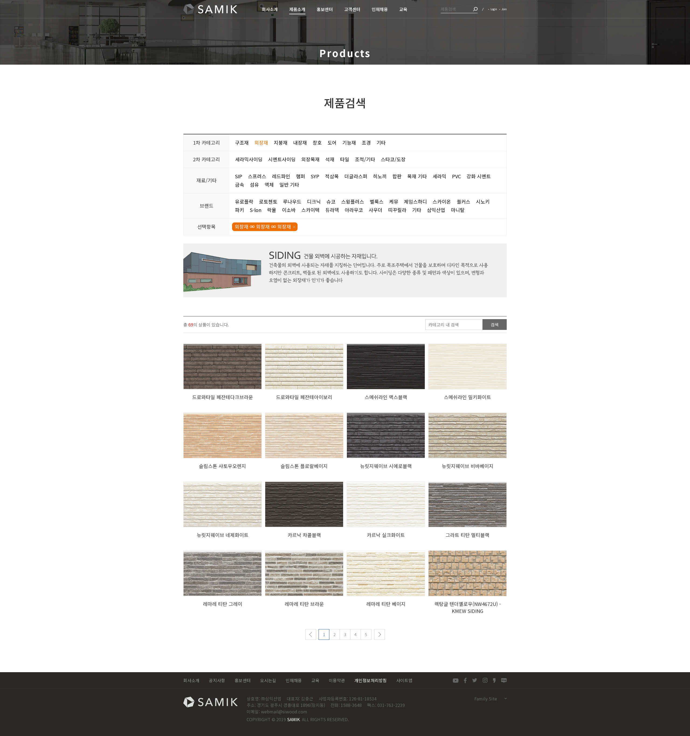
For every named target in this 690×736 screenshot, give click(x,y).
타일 (344, 159)
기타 (381, 142)
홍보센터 (242, 680)
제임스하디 (415, 201)
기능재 (349, 142)
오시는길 (268, 680)
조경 (366, 142)
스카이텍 (310, 209)
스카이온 (442, 201)
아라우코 (354, 209)
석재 (329, 159)
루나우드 (292, 201)
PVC (456, 176)
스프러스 (257, 176)
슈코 (331, 201)
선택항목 (206, 226)
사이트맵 (404, 680)
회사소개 (191, 680)
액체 (269, 184)
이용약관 (337, 680)
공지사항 (217, 680)
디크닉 (314, 201)
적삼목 (332, 176)
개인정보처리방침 (370, 680)
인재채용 (294, 680)
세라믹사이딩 (249, 159)
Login (494, 9)
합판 (397, 176)
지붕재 (281, 142)
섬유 (254, 184)
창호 (317, 142)
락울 (271, 209)
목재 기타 (417, 176)
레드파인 (281, 176)
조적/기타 (365, 159)
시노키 (483, 201)
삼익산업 (210, 9)
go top (682, 728)
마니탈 (458, 209)
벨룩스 (377, 201)
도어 (332, 142)
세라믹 (439, 176)
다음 (379, 634)
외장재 (261, 142)
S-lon (255, 209)
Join (504, 9)
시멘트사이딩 (282, 159)
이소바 (289, 209)
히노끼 (380, 176)
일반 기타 (289, 184)
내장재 (300, 142)
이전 (310, 634)
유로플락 (244, 201)
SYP (315, 176)
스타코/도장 (393, 159)
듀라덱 (332, 209)
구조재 (242, 142)
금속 (239, 184)
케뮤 (393, 201)
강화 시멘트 (479, 176)
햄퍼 (300, 176)
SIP (238, 176)
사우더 (375, 209)
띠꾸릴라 (397, 209)
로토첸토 (268, 201)
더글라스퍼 (355, 176)
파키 (239, 209)
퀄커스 (463, 201)
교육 (315, 680)
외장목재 (310, 159)
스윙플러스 (352, 201)
